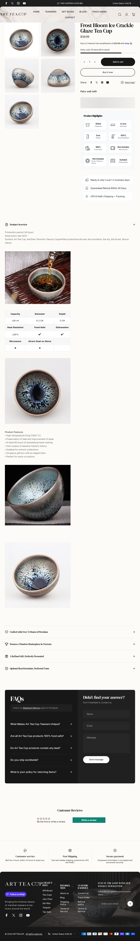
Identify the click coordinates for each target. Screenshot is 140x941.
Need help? (130, 82)
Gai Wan (47, 903)
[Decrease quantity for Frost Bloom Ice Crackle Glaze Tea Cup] (84, 62)
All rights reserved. (34, 934)
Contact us (83, 893)
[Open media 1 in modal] (22, 39)
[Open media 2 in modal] (58, 39)
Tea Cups (47, 894)
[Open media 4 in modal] (58, 76)
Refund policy (81, 903)
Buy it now (108, 72)
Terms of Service (64, 910)
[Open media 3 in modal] (22, 76)
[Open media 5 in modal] (22, 112)
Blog (62, 897)
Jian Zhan (47, 899)
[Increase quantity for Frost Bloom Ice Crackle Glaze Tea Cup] (95, 62)
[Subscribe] (130, 903)
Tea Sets (47, 912)
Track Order (84, 897)
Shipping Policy (64, 903)
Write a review (89, 820)
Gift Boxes (47, 890)
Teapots (46, 907)
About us (64, 893)
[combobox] (124, 3)
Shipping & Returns (31, 708)
